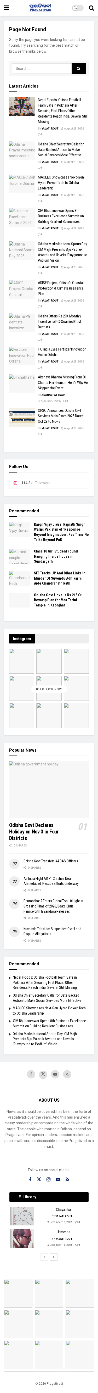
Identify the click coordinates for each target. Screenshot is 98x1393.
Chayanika (63, 1209)
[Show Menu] (6, 8)
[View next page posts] (53, 1257)
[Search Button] (91, 8)
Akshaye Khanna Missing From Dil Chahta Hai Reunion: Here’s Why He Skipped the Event (63, 382)
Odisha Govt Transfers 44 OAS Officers (51, 861)
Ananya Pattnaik (53, 395)
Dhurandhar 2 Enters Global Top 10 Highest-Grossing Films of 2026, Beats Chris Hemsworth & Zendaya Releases (54, 906)
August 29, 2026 (74, 128)
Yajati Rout (50, 128)
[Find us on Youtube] (55, 1074)
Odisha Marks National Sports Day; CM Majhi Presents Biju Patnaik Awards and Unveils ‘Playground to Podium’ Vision (45, 1039)
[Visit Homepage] (40, 8)
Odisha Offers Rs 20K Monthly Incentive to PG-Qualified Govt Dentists (59, 321)
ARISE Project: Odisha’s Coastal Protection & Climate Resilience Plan (61, 288)
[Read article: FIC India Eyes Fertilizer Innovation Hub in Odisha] (22, 356)
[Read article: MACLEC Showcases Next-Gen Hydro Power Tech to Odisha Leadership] (22, 184)
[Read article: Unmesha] (22, 1238)
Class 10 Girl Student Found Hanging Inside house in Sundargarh (56, 556)
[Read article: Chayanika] (22, 1216)
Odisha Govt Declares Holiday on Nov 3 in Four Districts (34, 831)
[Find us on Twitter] (43, 1075)
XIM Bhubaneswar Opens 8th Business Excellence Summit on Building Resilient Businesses (61, 216)
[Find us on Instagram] (48, 1180)
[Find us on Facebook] (31, 1074)
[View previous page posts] (44, 1257)
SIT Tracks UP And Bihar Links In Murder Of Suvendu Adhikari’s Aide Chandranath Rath (59, 578)
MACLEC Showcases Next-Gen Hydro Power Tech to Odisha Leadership (61, 183)
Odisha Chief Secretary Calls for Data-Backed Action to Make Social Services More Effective (60, 149)
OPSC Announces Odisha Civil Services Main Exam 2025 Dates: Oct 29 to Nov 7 (61, 416)
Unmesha (63, 1232)
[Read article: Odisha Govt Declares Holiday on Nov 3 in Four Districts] (49, 789)
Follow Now (50, 689)
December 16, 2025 (61, 1222)
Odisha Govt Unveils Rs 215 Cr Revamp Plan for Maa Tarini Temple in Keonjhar (58, 600)
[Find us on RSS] (67, 1074)
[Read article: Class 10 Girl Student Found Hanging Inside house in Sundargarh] (19, 556)
